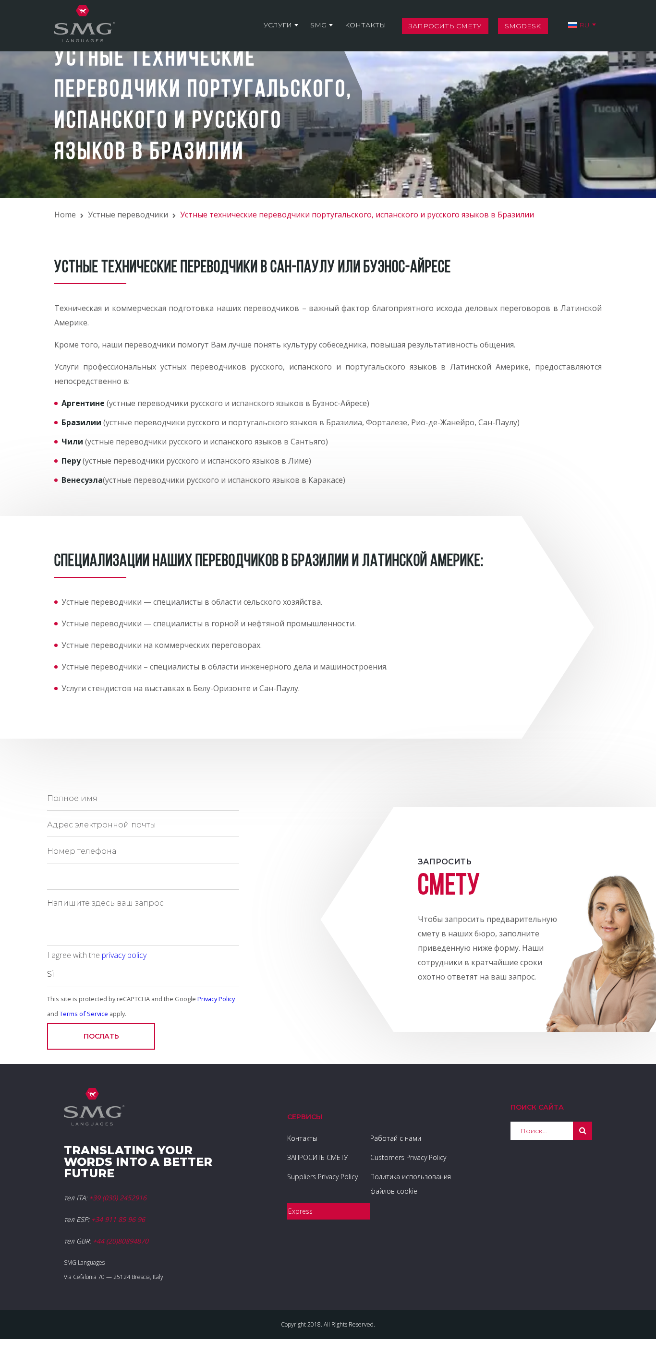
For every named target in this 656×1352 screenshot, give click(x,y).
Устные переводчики (128, 214)
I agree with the (96, 955)
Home (65, 214)
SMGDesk (523, 26)
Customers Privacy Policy (408, 1157)
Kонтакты (365, 25)
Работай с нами (395, 1138)
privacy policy (124, 955)
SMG (318, 25)
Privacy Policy (216, 998)
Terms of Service (84, 1013)
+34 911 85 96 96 (118, 1219)
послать (101, 1036)
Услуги (278, 25)
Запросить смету (445, 26)
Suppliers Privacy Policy (322, 1176)
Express (300, 1211)
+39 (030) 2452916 (117, 1197)
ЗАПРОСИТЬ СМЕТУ (317, 1157)
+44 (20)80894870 (120, 1240)
